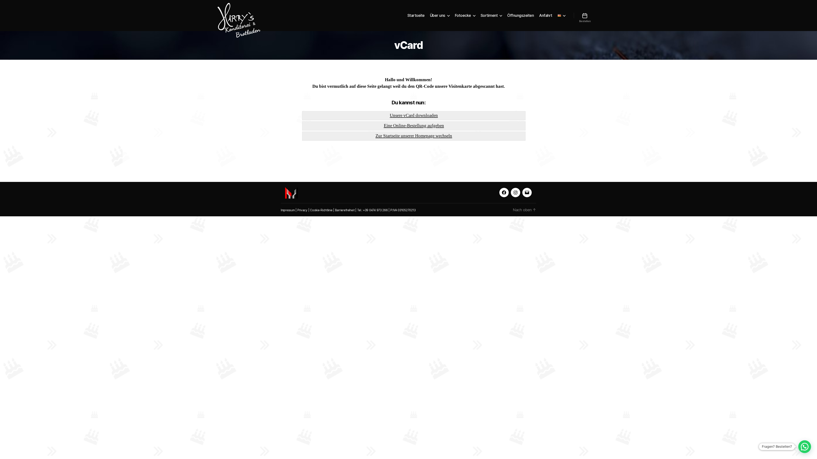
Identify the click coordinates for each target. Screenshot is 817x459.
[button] (804, 446)
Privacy (302, 210)
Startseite (416, 15)
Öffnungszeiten (520, 15)
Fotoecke (463, 15)
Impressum (288, 210)
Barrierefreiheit (345, 210)
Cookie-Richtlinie (321, 210)
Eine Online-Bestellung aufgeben (414, 126)
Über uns (437, 15)
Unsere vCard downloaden (414, 115)
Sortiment (489, 15)
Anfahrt (545, 15)
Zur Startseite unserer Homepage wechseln (414, 136)
